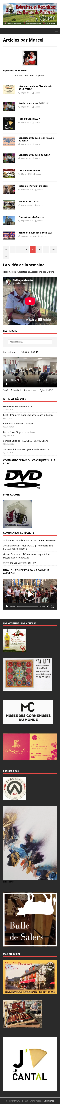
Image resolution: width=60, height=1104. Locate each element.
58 (53, 249)
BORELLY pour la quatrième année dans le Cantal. (28, 414)
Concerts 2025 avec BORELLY (34, 154)
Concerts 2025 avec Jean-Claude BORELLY (36, 139)
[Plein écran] (52, 606)
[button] (55, 30)
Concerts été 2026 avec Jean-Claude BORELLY (26, 449)
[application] (30, 594)
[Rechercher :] (30, 342)
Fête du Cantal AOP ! (29, 118)
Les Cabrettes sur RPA (25, 562)
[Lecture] (7, 606)
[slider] (27, 606)
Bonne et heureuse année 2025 (35, 232)
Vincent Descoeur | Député (16, 554)
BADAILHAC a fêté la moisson (41, 540)
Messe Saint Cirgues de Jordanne (19, 432)
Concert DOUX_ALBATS (15, 549)
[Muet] (48, 606)
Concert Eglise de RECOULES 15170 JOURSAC (25, 440)
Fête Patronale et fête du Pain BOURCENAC (35, 88)
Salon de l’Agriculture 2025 (33, 185)
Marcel (37, 93)
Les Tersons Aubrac (29, 170)
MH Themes (49, 1101)
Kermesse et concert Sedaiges (18, 423)
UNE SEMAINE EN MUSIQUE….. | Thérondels (25, 545)
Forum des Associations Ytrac (18, 406)
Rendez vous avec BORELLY (33, 103)
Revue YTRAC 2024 (28, 201)
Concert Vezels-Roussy (31, 217)
